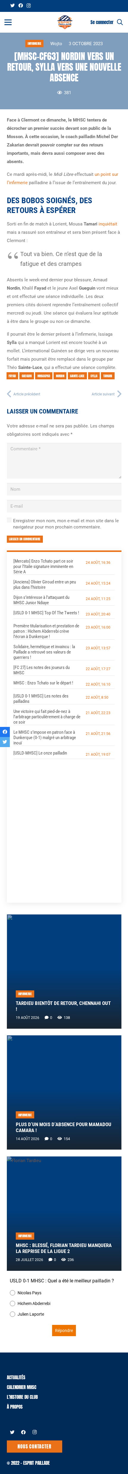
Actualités (16, 1377)
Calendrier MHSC (21, 1387)
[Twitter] (12, 5)
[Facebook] (20, 5)
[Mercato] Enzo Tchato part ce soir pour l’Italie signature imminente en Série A (43, 566)
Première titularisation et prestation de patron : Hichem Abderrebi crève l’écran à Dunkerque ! (46, 631)
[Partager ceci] (5, 732)
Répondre (64, 1330)
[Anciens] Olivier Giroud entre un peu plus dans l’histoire (44, 584)
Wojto (56, 43)
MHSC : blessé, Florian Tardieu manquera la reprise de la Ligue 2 (64, 1248)
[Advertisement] (64, 826)
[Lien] (65, 22)
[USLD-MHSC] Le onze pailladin (40, 753)
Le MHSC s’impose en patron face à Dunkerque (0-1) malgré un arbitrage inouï (44, 738)
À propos (15, 1406)
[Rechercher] (120, 22)
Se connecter (101, 22)
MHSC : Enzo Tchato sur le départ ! (43, 683)
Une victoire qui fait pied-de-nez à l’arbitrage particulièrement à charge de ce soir (46, 717)
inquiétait (108, 224)
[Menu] (8, 22)
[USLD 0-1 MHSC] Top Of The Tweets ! (46, 613)
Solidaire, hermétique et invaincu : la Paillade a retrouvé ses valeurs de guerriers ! (44, 652)
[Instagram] (28, 5)
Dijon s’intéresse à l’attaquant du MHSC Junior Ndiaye (41, 600)
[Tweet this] (5, 742)
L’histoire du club (22, 1396)
